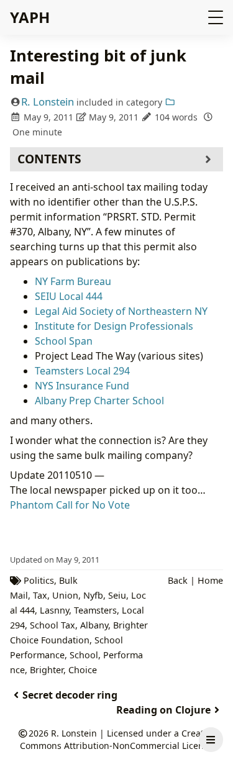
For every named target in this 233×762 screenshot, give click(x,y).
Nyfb (93, 595)
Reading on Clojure (163, 710)
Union (65, 595)
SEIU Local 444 (69, 296)
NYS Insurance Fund (82, 385)
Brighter (46, 670)
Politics (39, 580)
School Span (64, 341)
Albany (94, 625)
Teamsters (95, 610)
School (84, 655)
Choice (82, 670)
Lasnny (54, 610)
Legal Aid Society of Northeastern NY (121, 311)
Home (210, 580)
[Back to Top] (211, 709)
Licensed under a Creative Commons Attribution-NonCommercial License (118, 739)
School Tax (52, 625)
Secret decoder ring (69, 695)
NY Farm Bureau (73, 281)
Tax (40, 595)
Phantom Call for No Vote (70, 505)
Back (178, 580)
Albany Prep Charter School (99, 400)
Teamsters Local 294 (82, 371)
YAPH (30, 17)
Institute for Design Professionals (114, 326)
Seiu (117, 595)
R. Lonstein (47, 101)
